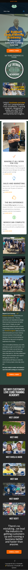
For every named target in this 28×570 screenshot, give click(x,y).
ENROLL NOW (14, 51)
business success (17, 102)
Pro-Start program (10, 330)
